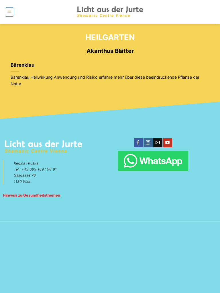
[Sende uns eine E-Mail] (157, 142)
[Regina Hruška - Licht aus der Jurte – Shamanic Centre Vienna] (110, 12)
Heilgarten (110, 37)
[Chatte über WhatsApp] (153, 161)
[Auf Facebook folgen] (138, 142)
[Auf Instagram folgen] (148, 142)
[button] (9, 12)
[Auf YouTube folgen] (167, 142)
